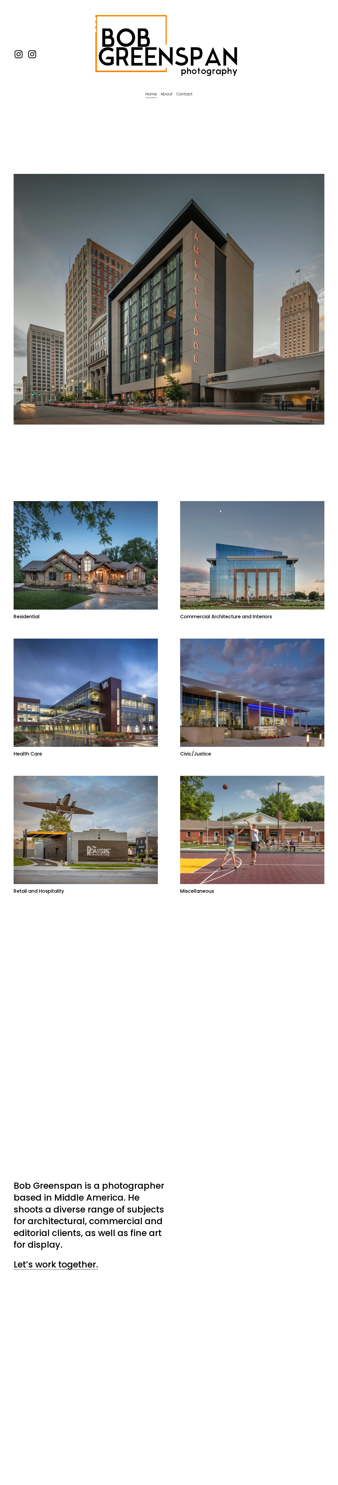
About (166, 94)
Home (151, 94)
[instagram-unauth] (19, 54)
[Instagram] (32, 54)
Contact (184, 94)
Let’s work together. (56, 1264)
